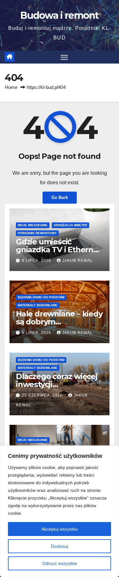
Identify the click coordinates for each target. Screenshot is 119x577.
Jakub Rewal (77, 260)
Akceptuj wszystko (59, 529)
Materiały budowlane (37, 305)
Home (11, 87)
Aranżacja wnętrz (70, 225)
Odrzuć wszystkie (59, 563)
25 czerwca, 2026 (43, 395)
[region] (59, 511)
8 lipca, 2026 (37, 260)
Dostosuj (59, 546)
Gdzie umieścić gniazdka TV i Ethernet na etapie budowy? (58, 249)
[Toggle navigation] (64, 57)
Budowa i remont (59, 15)
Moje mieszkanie (33, 225)
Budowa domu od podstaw (41, 297)
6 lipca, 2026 (37, 332)
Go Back (59, 197)
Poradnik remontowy (37, 233)
